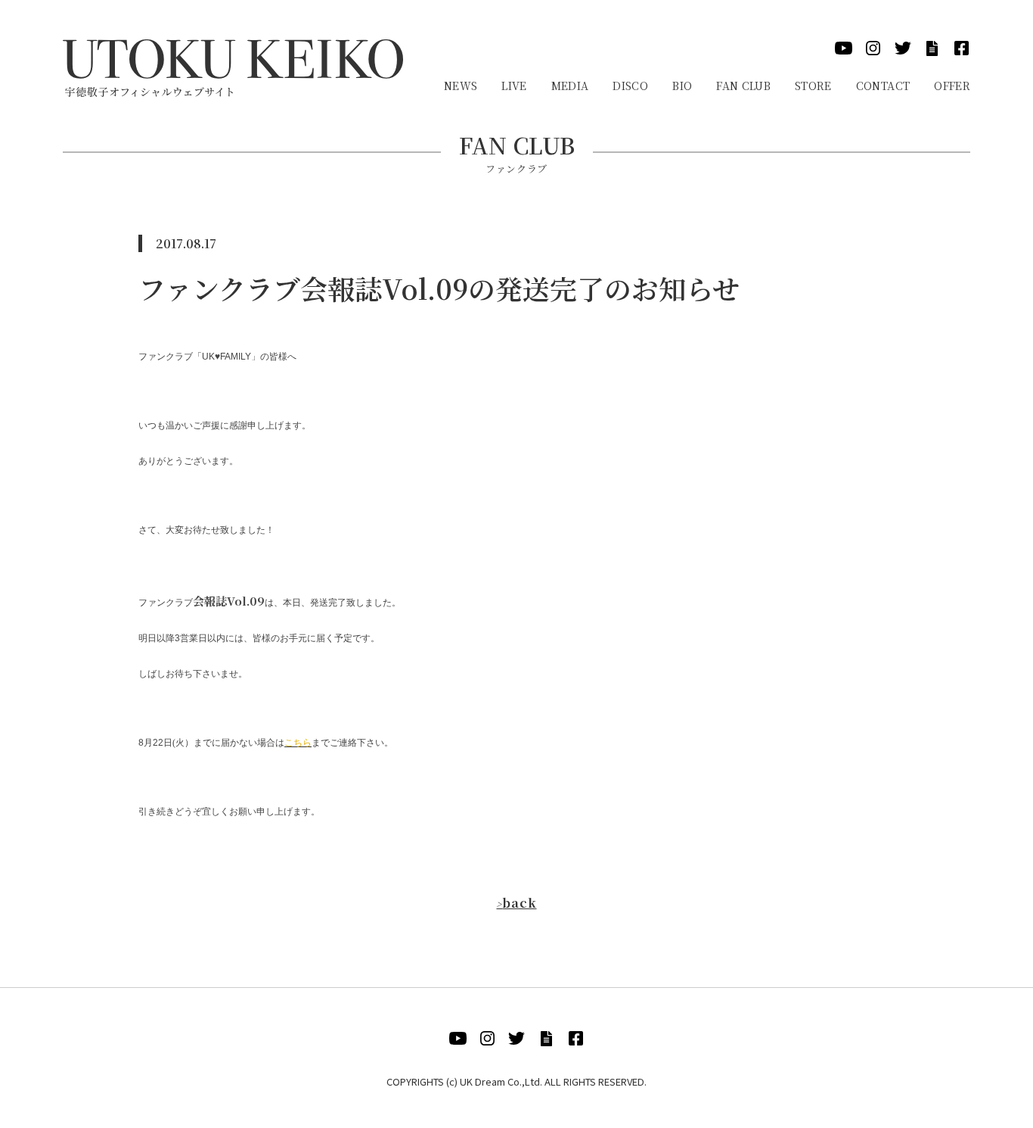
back (516, 902)
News (460, 85)
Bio (682, 85)
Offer (952, 85)
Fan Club (743, 85)
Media (570, 85)
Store (813, 85)
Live (513, 85)
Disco (630, 85)
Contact (883, 85)
